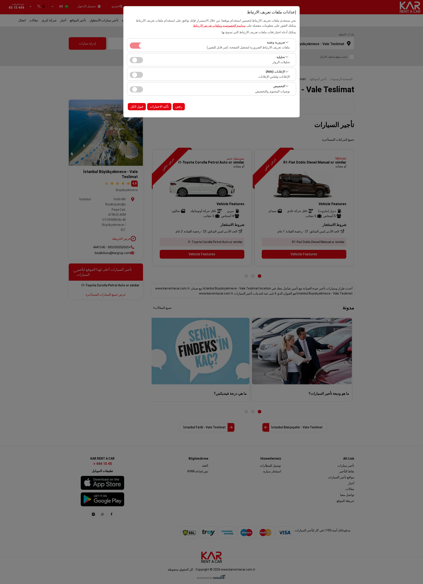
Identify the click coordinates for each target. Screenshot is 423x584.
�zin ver (136, 60)
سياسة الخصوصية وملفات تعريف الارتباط (219, 25)
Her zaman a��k (136, 45)
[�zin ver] (136, 59)
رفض (178, 106)
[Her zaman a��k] (136, 45)
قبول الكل (136, 106)
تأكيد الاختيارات (159, 106)
